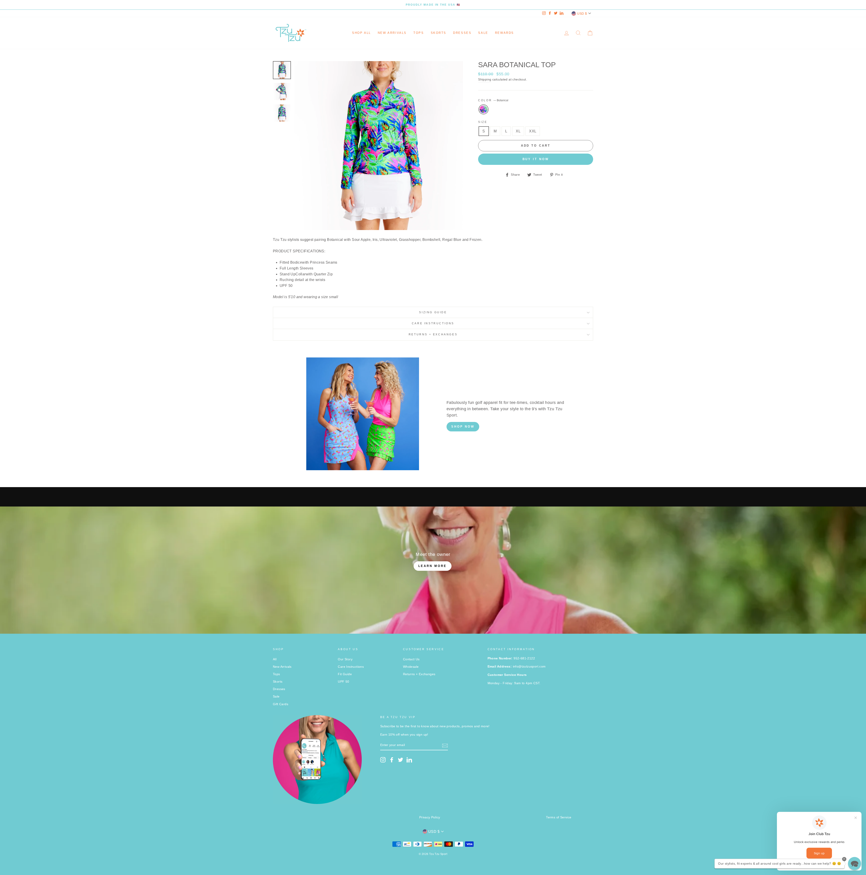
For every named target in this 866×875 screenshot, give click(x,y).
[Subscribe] (445, 745)
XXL (532, 131)
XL (518, 131)
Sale (483, 33)
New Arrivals (392, 33)
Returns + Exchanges (433, 334)
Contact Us (411, 659)
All (274, 659)
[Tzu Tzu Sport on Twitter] (400, 759)
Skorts (439, 33)
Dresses (462, 33)
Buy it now (536, 159)
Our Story (345, 659)
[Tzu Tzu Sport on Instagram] (383, 759)
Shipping (484, 79)
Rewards (504, 33)
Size (482, 122)
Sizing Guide (433, 312)
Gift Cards (280, 704)
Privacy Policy (429, 817)
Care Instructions (433, 323)
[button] (854, 863)
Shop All (361, 33)
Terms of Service (558, 817)
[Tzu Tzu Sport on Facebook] (391, 759)
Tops (418, 33)
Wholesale (411, 666)
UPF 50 (343, 681)
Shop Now (462, 426)
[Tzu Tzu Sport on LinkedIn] (409, 759)
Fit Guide (345, 674)
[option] (433, 4)
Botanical (483, 109)
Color (493, 100)
